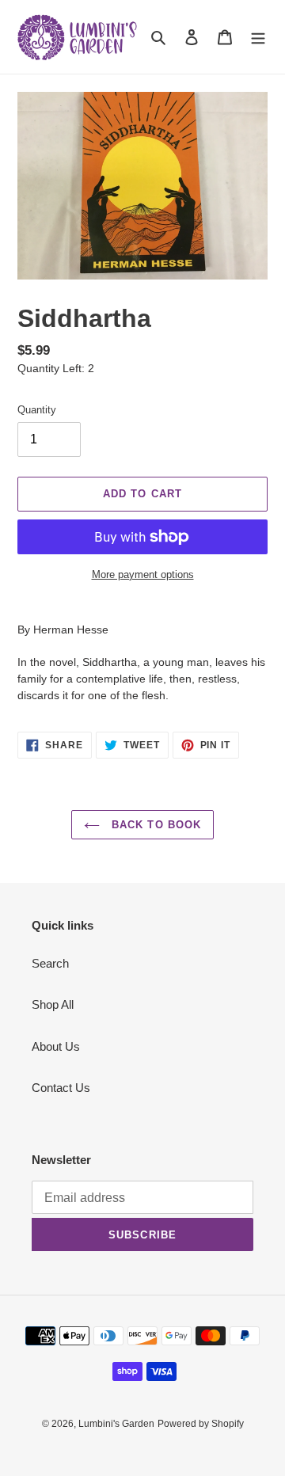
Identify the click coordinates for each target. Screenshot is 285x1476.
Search (50, 963)
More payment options (143, 574)
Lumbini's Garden (116, 1423)
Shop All (53, 1004)
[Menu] (258, 37)
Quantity (36, 410)
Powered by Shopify (201, 1423)
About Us (56, 1046)
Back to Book (154, 825)
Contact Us (61, 1087)
